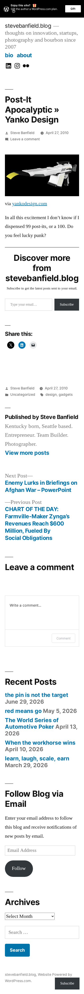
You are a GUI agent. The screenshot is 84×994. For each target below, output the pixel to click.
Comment (63, 638)
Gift (73, 8)
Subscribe (67, 304)
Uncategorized (22, 394)
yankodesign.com (29, 203)
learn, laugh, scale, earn (37, 758)
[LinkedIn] (8, 66)
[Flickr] (26, 66)
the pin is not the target (36, 694)
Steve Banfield (22, 133)
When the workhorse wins (40, 742)
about (24, 55)
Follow (19, 868)
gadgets (66, 394)
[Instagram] (17, 66)
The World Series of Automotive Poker (32, 723)
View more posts (27, 453)
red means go (23, 710)
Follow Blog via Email (34, 799)
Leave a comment (25, 139)
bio (9, 55)
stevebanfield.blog (28, 25)
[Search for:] (42, 932)
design (51, 394)
